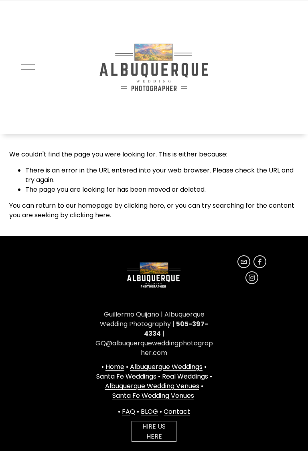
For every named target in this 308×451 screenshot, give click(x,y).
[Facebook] (259, 261)
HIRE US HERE (154, 431)
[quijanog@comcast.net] (243, 261)
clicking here (144, 205)
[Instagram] (251, 277)
